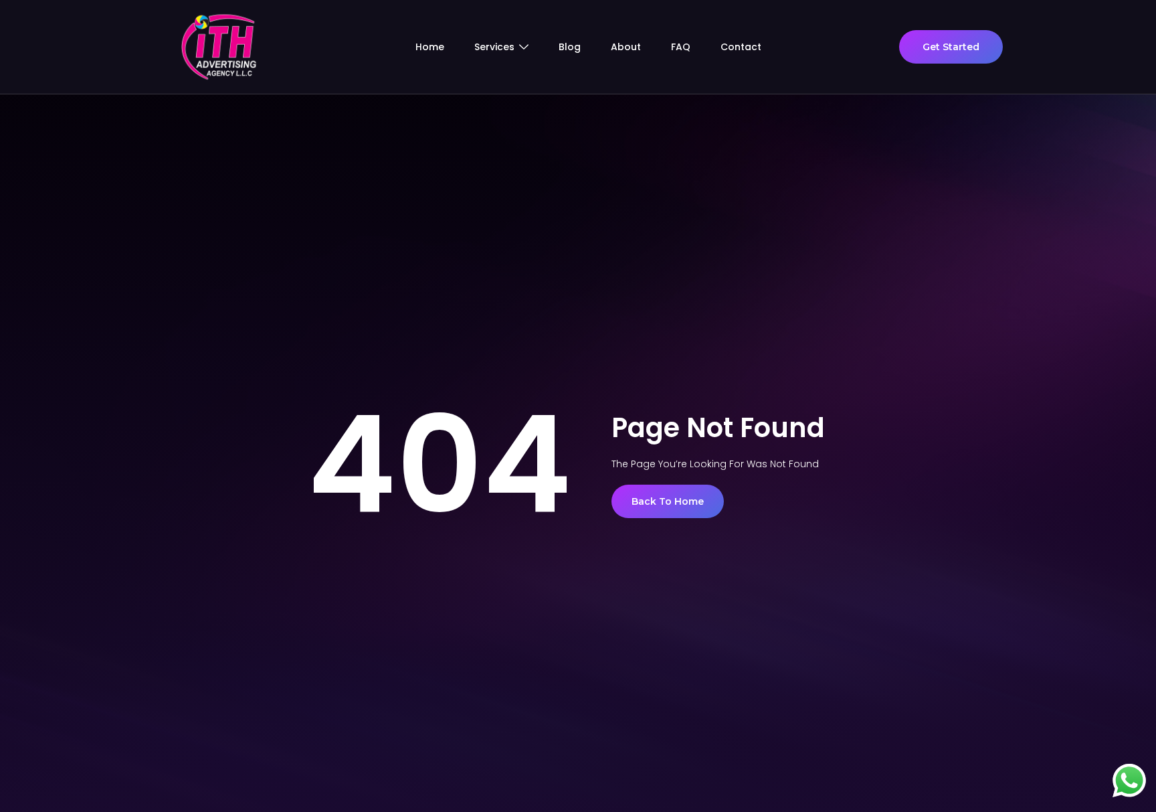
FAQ (680, 47)
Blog (570, 47)
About (626, 47)
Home (429, 47)
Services (494, 47)
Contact (740, 47)
